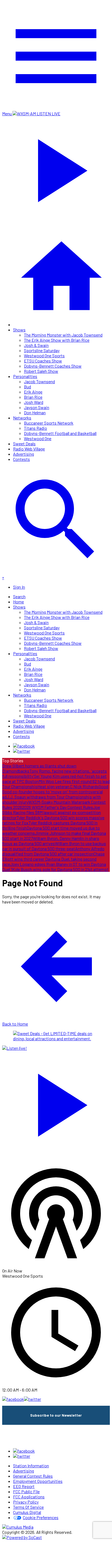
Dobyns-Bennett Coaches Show (53, 365)
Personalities (25, 376)
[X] (21, 751)
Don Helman (35, 412)
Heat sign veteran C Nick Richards (68, 786)
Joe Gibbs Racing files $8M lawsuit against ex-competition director (51, 812)
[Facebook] (24, 745)
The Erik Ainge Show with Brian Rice (56, 340)
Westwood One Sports (44, 355)
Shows (19, 329)
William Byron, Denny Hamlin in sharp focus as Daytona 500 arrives (50, 841)
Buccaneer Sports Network (48, 422)
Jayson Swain (36, 407)
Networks (22, 417)
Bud (27, 386)
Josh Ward (33, 402)
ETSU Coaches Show (43, 360)
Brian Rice (33, 397)
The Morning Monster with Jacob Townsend (63, 334)
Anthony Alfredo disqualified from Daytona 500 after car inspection (53, 851)
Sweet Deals (24, 443)
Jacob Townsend (39, 381)
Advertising (23, 453)
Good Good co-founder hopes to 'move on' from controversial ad (55, 791)
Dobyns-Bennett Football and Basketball (60, 433)
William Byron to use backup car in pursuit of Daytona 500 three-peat (54, 846)
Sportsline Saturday (42, 350)
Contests (21, 459)
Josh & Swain (36, 345)
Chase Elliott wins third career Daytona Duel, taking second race (53, 859)
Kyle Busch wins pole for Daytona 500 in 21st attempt (60, 869)
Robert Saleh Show (41, 371)
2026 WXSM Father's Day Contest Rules (57, 807)
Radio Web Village (29, 448)
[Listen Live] (56, 1102)
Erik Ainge (33, 391)
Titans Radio (35, 428)
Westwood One (37, 438)
